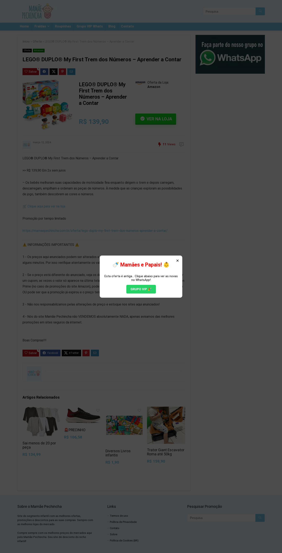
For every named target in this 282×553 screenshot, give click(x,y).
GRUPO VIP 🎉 (141, 289)
